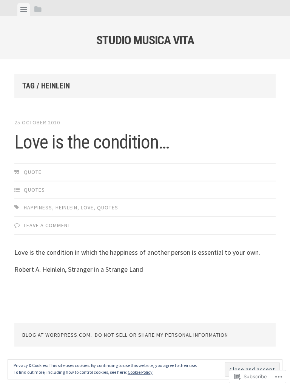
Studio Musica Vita (145, 40)
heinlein (66, 207)
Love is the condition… (92, 142)
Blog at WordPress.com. (57, 334)
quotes (34, 189)
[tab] (23, 9)
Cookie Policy (140, 372)
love (87, 207)
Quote (33, 172)
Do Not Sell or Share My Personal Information (161, 334)
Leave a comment (47, 225)
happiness (38, 207)
